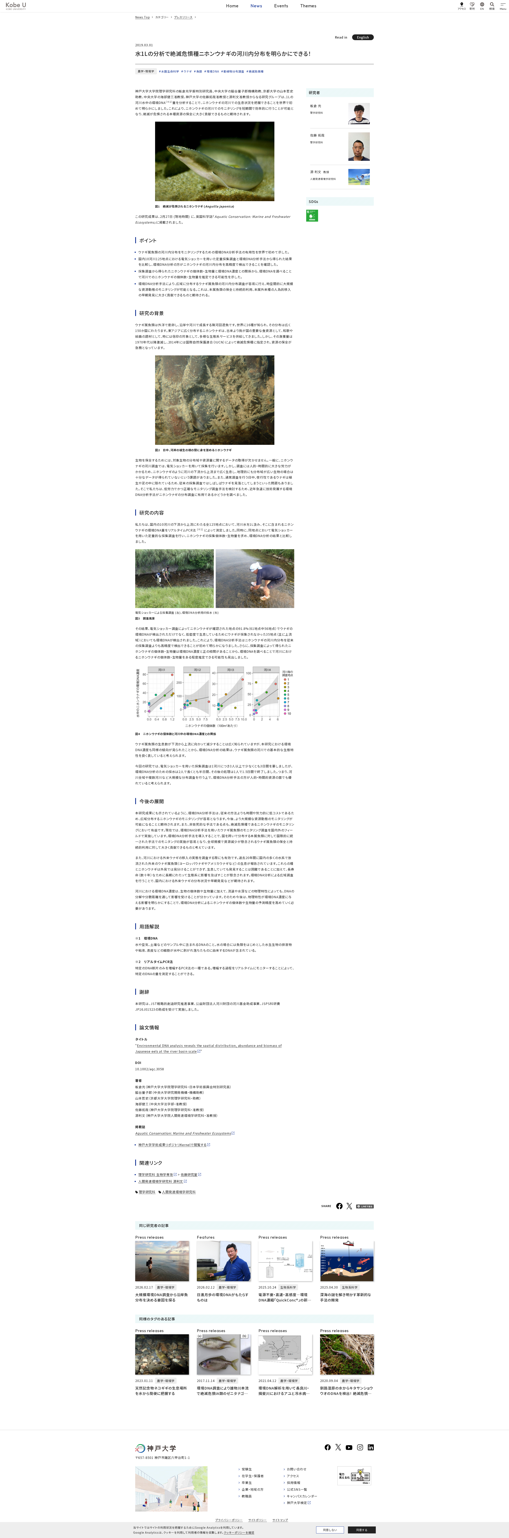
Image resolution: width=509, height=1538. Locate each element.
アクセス (293, 1475)
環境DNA (213, 71)
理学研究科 (147, 1191)
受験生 (247, 1469)
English (363, 37)
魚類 (199, 71)
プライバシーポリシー (229, 1520)
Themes (308, 6)
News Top (142, 17)
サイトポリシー (257, 1520)
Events (281, 6)
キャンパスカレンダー (302, 1496)
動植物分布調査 (233, 71)
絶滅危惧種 (256, 71)
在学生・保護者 (253, 1475)
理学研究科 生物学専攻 (155, 1174)
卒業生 (247, 1482)
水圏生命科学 (170, 71)
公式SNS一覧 (297, 1489)
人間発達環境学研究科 (179, 1191)
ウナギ (188, 71)
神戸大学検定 (297, 1502)
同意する (361, 1530)
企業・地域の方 (253, 1489)
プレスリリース (183, 17)
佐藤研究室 (189, 1174)
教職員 (247, 1496)
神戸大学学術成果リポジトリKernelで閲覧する (172, 1144)
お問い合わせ (297, 1469)
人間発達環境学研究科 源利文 (160, 1181)
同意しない (330, 1530)
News (256, 6)
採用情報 (293, 1482)
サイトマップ (280, 1520)
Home (232, 6)
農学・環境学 (146, 71)
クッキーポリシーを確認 (239, 1532)
